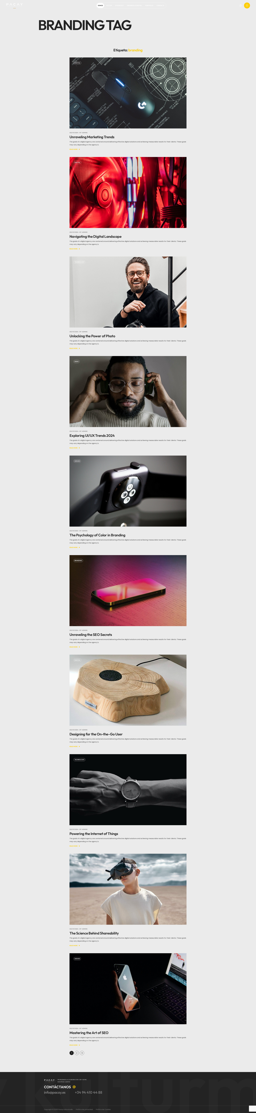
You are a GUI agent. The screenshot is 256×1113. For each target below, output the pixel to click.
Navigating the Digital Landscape (95, 236)
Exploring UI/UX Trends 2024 (92, 435)
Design (77, 461)
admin (84, 133)
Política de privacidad (84, 1109)
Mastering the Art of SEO (89, 1032)
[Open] (247, 5)
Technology (79, 262)
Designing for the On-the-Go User (96, 734)
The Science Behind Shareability (94, 933)
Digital (77, 63)
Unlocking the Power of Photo (92, 336)
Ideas (76, 362)
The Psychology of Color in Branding (97, 535)
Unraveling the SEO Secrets (91, 634)
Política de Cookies (103, 1109)
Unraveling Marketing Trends (92, 137)
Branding (78, 561)
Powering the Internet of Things (94, 833)
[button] (240, 5)
